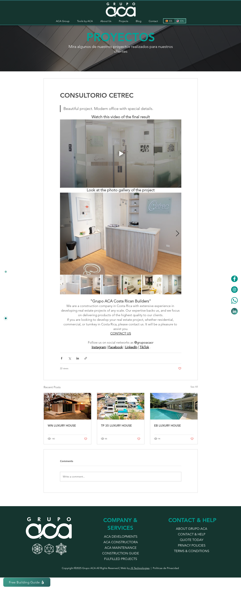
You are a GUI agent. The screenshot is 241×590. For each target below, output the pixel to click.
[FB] (234, 278)
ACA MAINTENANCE (121, 548)
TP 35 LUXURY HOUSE (116, 425)
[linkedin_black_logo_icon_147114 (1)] (234, 311)
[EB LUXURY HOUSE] (174, 406)
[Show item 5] (152, 284)
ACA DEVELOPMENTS (120, 536)
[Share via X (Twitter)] (69, 358)
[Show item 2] (90, 284)
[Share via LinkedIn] (77, 358)
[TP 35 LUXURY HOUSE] (120, 406)
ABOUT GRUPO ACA (191, 529)
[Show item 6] (172, 284)
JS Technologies (140, 568)
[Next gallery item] (177, 234)
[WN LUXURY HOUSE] (67, 406)
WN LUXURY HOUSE (62, 425)
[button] (85, 21)
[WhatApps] (234, 300)
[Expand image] (120, 234)
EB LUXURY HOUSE (167, 425)
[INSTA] (234, 289)
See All (194, 386)
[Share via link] (85, 358)
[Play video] (120, 153)
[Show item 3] (111, 284)
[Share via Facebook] (61, 358)
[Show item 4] (131, 284)
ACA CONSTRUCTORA (120, 542)
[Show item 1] (70, 284)
